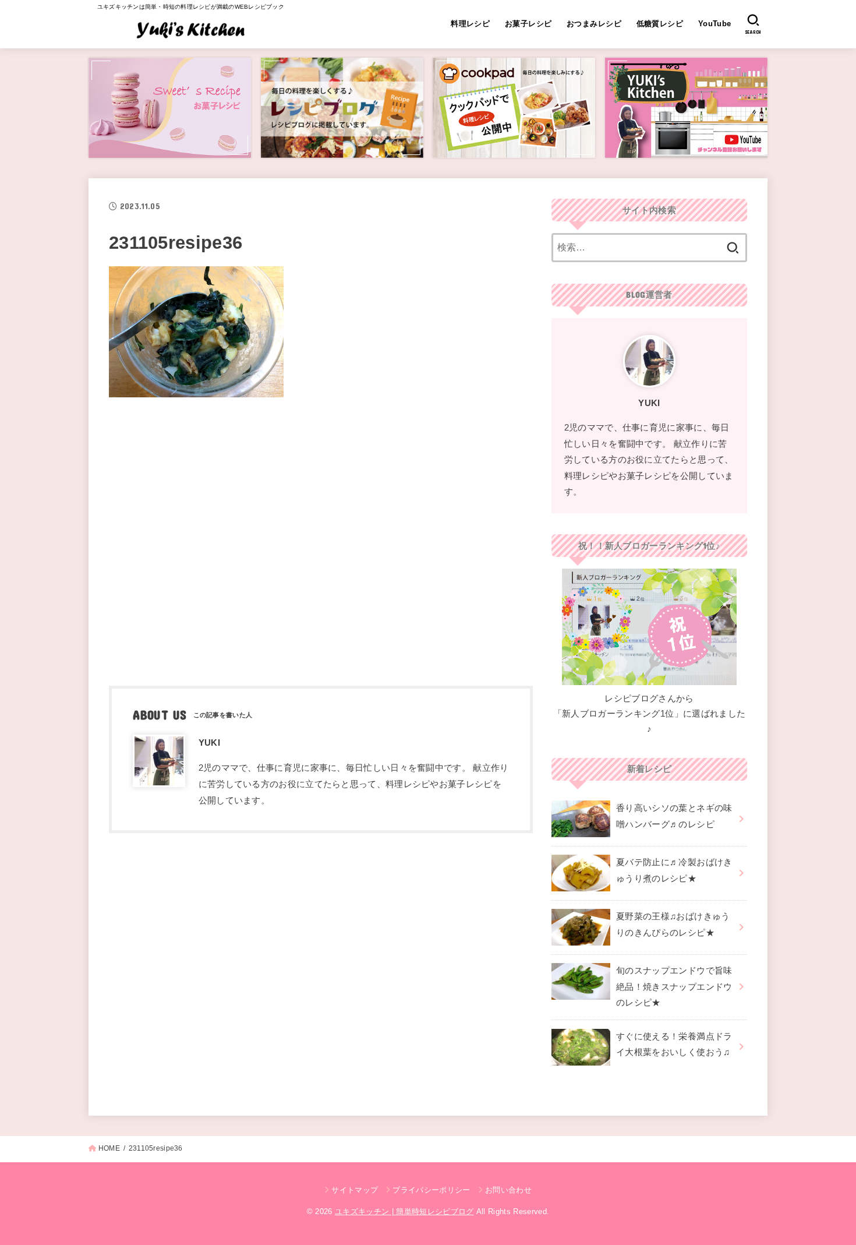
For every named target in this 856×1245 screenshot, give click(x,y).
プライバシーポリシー (431, 1190)
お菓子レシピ (528, 23)
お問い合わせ (508, 1190)
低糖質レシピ (659, 23)
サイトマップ (354, 1190)
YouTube (714, 23)
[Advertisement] (321, 538)
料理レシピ (470, 23)
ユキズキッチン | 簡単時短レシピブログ (404, 1211)
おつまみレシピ (594, 23)
